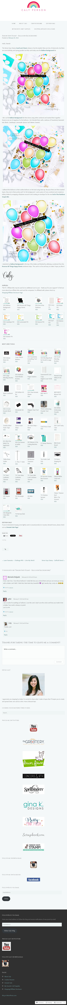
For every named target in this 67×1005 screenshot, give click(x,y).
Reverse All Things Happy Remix (12, 266)
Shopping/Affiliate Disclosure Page (12, 292)
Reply (5, 591)
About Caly (23, 23)
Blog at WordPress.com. (9, 995)
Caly (10, 623)
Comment (59, 662)
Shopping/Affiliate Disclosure (44, 29)
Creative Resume (36, 23)
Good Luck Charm (21, 48)
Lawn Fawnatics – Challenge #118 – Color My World (19, 560)
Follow (6, 898)
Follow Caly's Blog (9, 931)
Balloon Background (47, 50)
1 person (11, 587)
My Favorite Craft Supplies (21, 29)
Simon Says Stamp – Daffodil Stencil (52, 560)
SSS (4, 309)
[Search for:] (33, 713)
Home (14, 23)
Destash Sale (50, 23)
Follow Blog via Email (10, 888)
